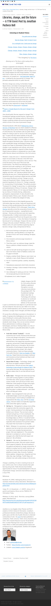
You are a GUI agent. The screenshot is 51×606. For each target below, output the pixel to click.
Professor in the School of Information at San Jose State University (41, 591)
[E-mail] (3, 1)
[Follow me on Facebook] (7, 1)
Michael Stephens (8, 28)
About (47, 30)
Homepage (46, 26)
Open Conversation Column (45, 22)
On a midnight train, (18, 43)
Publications (45, 37)
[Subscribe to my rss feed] (1, 1)
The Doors (33, 57)
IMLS (18, 400)
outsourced (16, 105)
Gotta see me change (30, 43)
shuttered (24, 105)
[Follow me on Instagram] (10, 1)
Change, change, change (29, 47)
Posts (7, 9)
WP (7, 603)
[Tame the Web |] (11, 4)
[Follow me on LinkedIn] (14, 1)
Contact (46, 19)
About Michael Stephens (45, 33)
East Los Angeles (25, 353)
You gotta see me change (29, 36)
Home (4, 9)
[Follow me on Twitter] (5, 1)
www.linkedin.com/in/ (18, 547)
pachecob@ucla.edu (16, 542)
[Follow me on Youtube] (12, 1)
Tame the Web (8, 601)
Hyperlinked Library (14, 9)
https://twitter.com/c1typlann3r (21, 545)
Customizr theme (19, 603)
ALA (22, 400)
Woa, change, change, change (27, 54)
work (19, 517)
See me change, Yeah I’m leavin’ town (25, 40)
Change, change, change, (15, 47)
